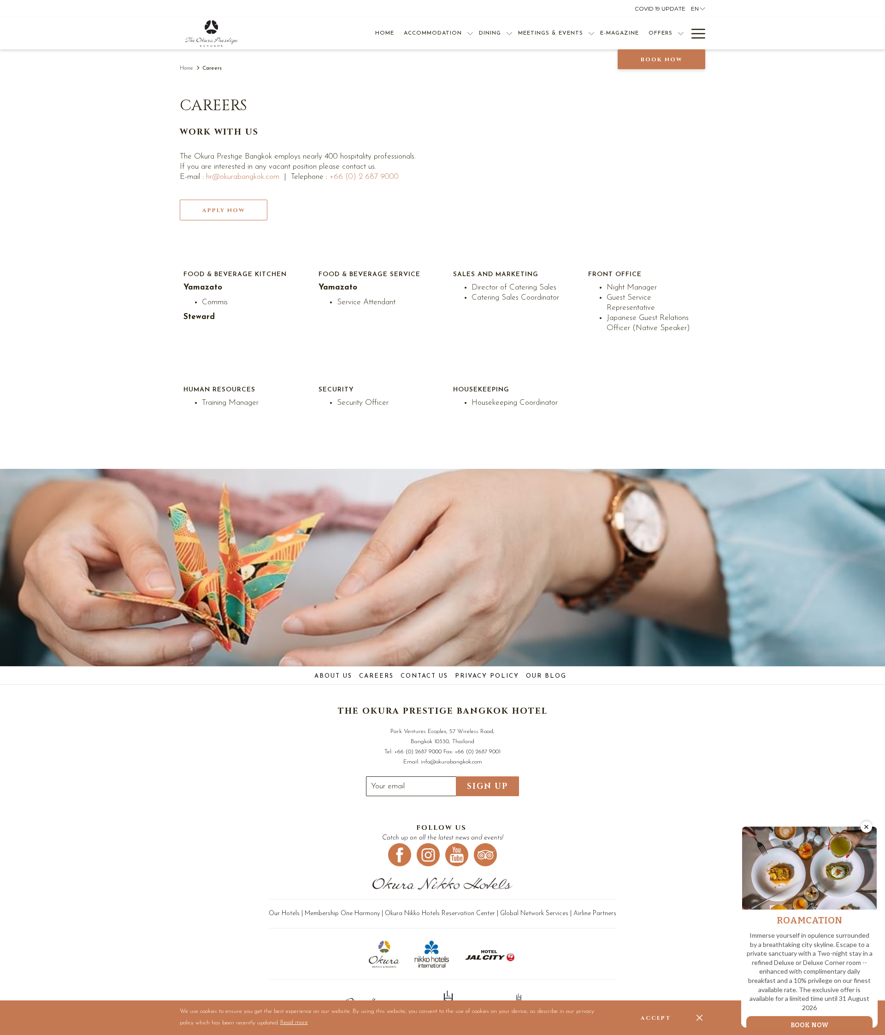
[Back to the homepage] (212, 33)
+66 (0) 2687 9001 (477, 752)
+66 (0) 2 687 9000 (364, 177)
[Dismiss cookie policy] (699, 1017)
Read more (294, 1024)
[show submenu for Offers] (680, 33)
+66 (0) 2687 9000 (418, 752)
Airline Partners (594, 913)
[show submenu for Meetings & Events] (591, 33)
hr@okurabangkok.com (242, 177)
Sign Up (487, 786)
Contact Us (424, 676)
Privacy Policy (487, 676)
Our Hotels (285, 913)
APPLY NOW (223, 210)
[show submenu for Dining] (509, 33)
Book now (662, 59)
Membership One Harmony (342, 913)
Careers (376, 676)
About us (333, 676)
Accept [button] (656, 1018)
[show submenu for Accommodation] (470, 33)
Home (186, 68)
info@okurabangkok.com (451, 762)
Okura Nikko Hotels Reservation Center (440, 913)
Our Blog (546, 676)
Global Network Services (535, 913)
